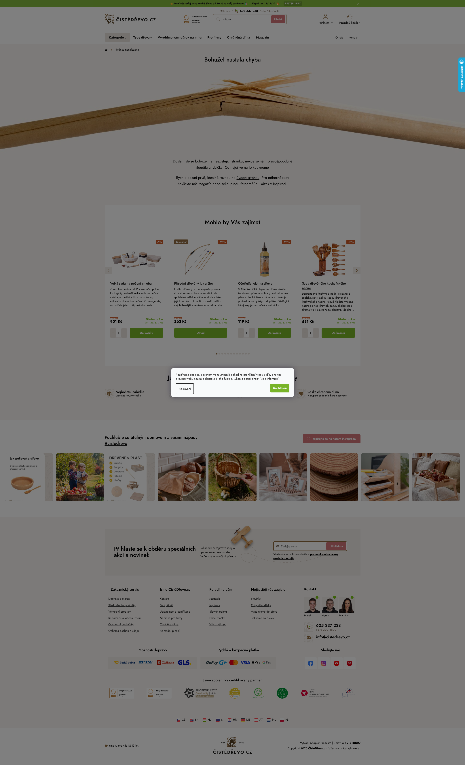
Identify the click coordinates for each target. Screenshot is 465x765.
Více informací (269, 379)
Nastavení (185, 389)
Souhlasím (280, 388)
